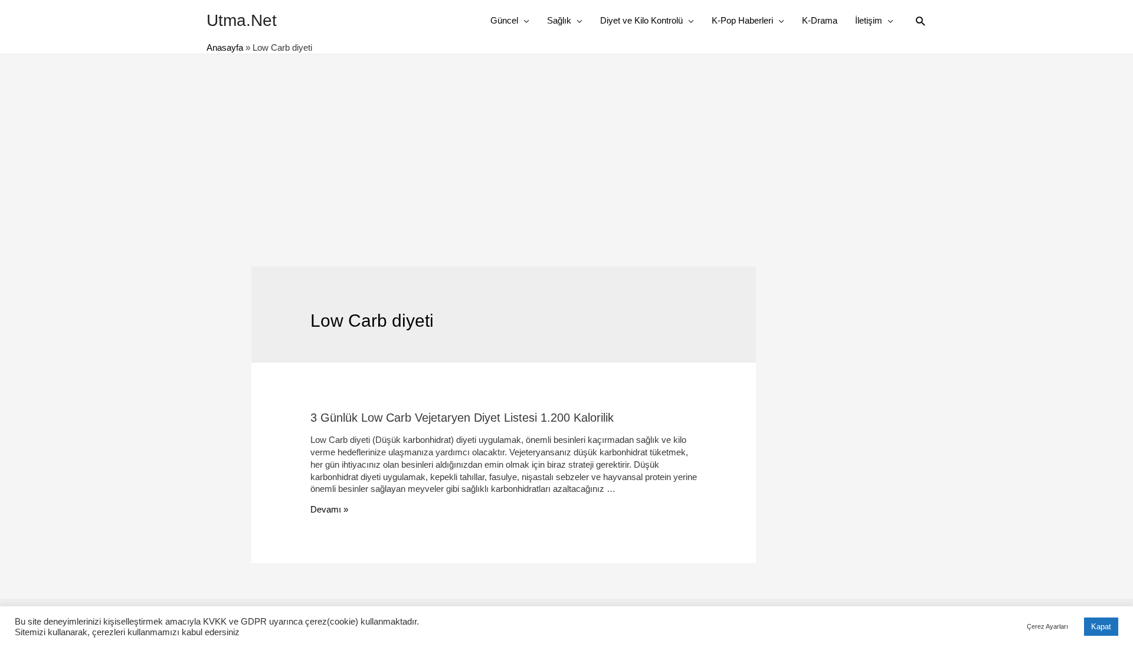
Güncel (504, 20)
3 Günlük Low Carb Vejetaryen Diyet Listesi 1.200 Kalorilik (462, 417)
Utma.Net (242, 20)
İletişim (868, 20)
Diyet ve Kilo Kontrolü (641, 20)
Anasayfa (225, 47)
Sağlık (559, 20)
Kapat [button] (1101, 626)
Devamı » (329, 509)
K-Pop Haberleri (742, 20)
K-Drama (819, 20)
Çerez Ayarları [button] (1047, 626)
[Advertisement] (566, 142)
